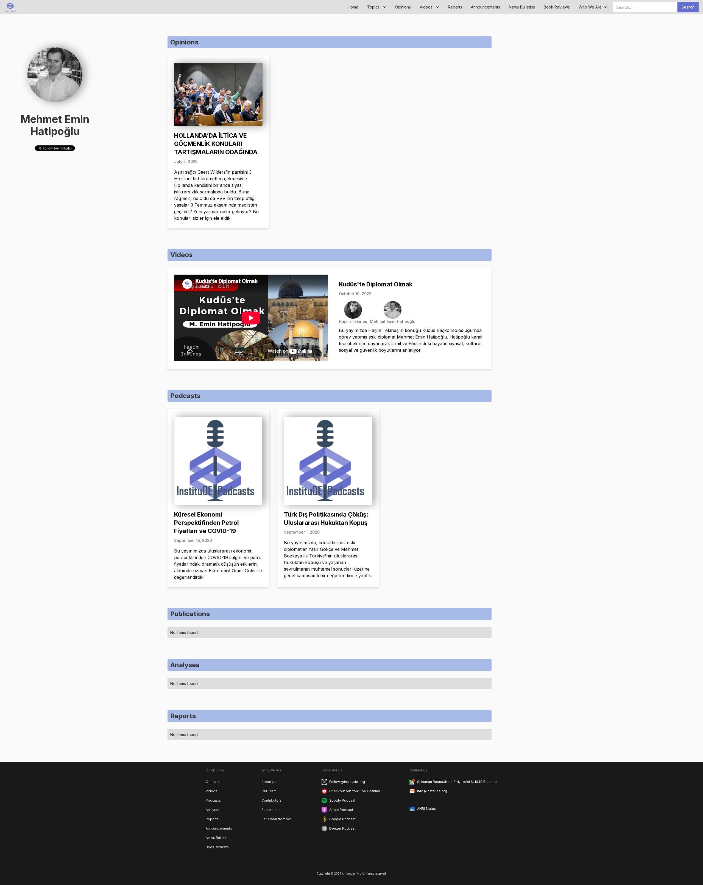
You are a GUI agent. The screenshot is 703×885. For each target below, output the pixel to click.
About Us (268, 782)
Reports (455, 7)
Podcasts (213, 800)
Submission (270, 810)
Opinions (403, 7)
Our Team (269, 791)
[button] (376, 7)
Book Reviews (557, 7)
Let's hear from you (276, 819)
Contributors (271, 800)
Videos (211, 791)
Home (353, 7)
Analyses (213, 810)
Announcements (485, 7)
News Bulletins (522, 7)
